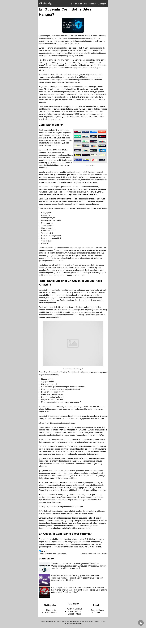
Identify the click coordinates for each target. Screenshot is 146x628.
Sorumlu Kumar (97, 610)
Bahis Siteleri (76, 4)
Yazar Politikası (51, 613)
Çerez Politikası (74, 614)
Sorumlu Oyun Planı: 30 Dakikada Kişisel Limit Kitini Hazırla (75, 563)
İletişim (103, 4)
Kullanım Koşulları (74, 609)
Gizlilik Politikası (74, 611)
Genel (43, 551)
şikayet (76, 387)
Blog (85, 4)
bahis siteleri (57, 82)
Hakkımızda (94, 4)
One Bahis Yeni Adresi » (94, 554)
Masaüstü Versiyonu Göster (73, 623)
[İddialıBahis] (45, 3)
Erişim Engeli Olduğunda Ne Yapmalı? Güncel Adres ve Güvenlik (77, 587)
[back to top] (141, 623)
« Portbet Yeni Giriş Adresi (52, 554)
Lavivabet (85, 92)
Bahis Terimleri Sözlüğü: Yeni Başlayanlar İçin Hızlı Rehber (75, 575)
